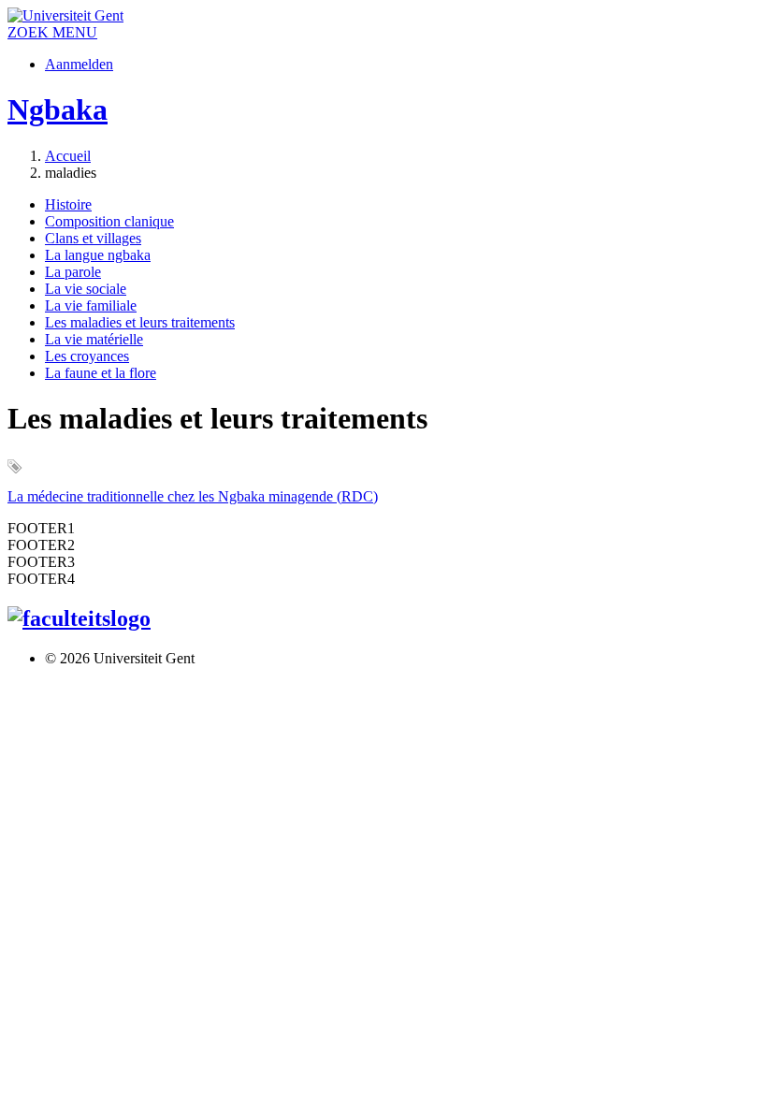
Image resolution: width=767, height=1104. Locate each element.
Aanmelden (79, 64)
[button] (74, 32)
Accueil (68, 156)
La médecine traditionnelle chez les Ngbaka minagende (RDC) (192, 496)
